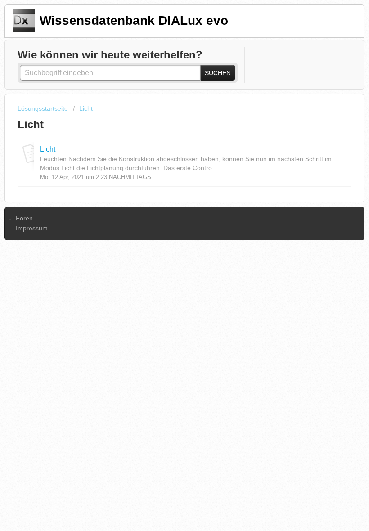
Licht (86, 108)
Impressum (32, 228)
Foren (24, 218)
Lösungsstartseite (44, 108)
